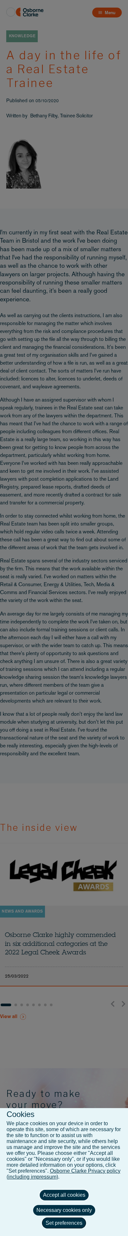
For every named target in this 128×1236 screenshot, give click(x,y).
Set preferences (64, 1223)
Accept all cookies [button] (64, 1195)
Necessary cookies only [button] (64, 1210)
